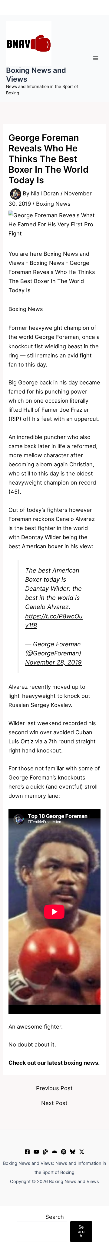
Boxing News (53, 203)
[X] (81, 1152)
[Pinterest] (63, 1152)
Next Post (54, 1103)
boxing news (81, 1062)
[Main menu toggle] (96, 58)
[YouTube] (36, 1152)
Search (54, 1216)
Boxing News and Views (36, 74)
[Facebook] (27, 1152)
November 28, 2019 (53, 662)
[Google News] (54, 1152)
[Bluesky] (72, 1152)
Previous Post (54, 1088)
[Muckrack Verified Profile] (45, 1152)
